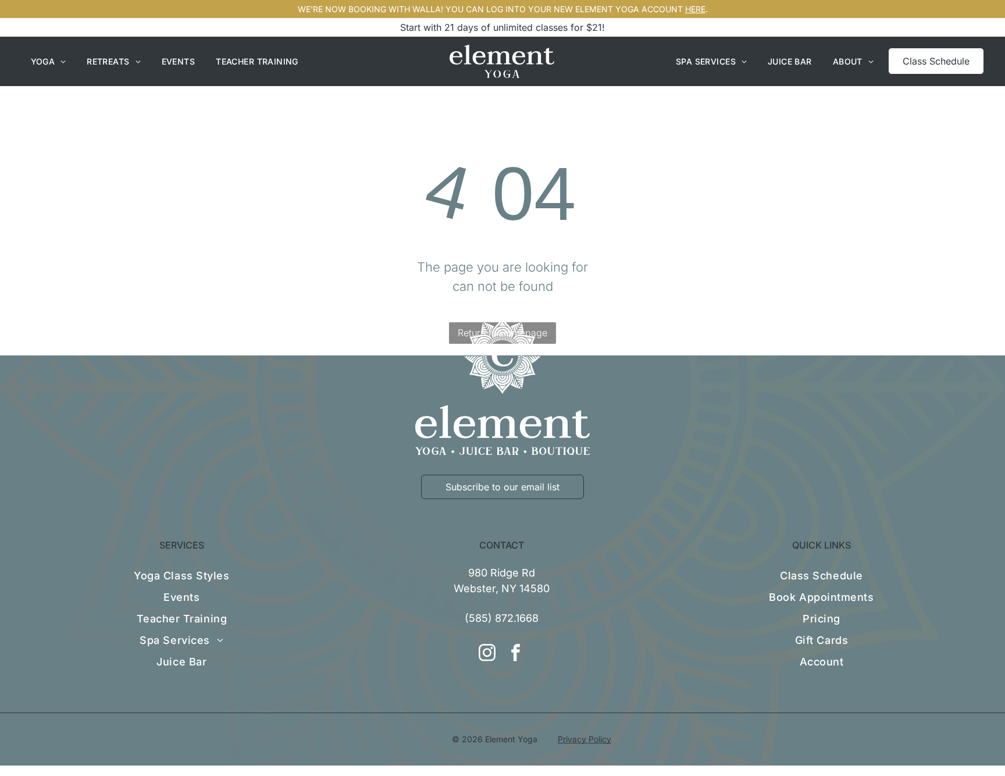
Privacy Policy (584, 739)
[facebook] (516, 654)
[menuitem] (48, 61)
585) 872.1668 (504, 618)
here (695, 9)
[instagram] (487, 654)
